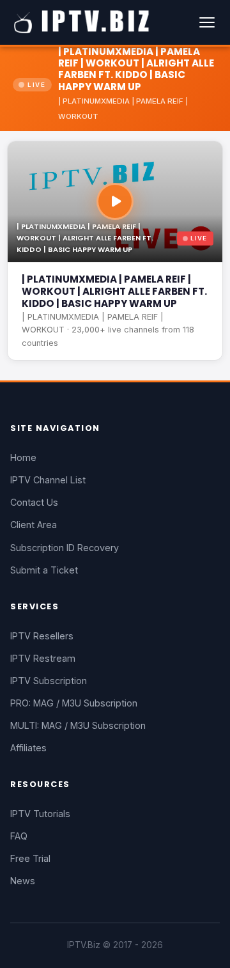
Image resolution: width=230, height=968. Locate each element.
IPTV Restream (42, 658)
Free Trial (30, 858)
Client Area (33, 524)
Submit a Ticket (44, 570)
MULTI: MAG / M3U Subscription (78, 725)
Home (23, 457)
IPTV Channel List (48, 479)
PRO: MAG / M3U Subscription (73, 703)
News (22, 880)
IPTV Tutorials (40, 813)
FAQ (18, 836)
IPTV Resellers (41, 635)
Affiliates (28, 747)
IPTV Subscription (48, 680)
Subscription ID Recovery (64, 547)
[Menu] (207, 22)
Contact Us (34, 502)
